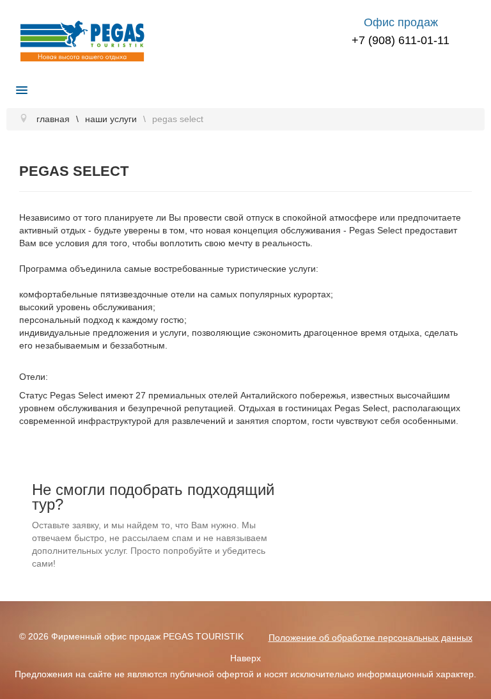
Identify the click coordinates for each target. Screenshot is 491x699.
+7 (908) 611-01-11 (400, 40)
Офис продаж (401, 22)
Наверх (245, 658)
